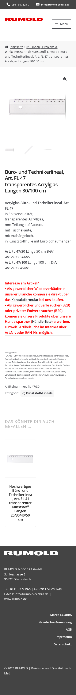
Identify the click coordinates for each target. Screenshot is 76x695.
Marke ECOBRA (61, 615)
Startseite (16, 47)
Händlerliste (42, 321)
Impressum (64, 637)
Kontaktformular (24, 299)
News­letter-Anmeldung (55, 622)
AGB (69, 629)
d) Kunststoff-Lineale (42, 52)
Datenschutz (63, 644)
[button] (64, 79)
